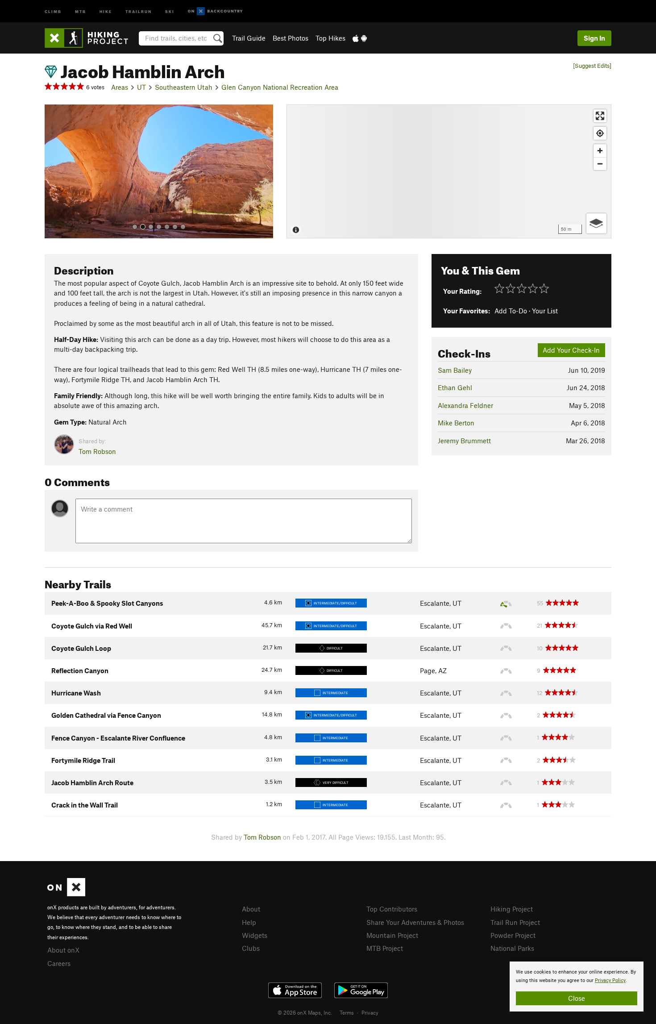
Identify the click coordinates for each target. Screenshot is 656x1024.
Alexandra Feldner (465, 405)
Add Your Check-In (571, 350)
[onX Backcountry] (215, 11)
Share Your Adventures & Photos (415, 922)
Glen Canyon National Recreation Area (279, 87)
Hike (106, 11)
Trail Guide (249, 38)
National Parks (512, 948)
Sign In (594, 38)
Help (249, 922)
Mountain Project (392, 935)
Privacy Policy (610, 980)
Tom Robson (97, 451)
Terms (347, 1012)
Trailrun (138, 11)
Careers (59, 963)
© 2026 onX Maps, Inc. (305, 1012)
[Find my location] (600, 133)
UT (141, 87)
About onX (63, 950)
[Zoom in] (600, 150)
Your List (545, 311)
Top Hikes (330, 38)
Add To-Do (510, 311)
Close (576, 998)
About (251, 909)
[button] (53, 171)
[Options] (596, 223)
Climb (53, 11)
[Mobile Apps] (360, 38)
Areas (119, 87)
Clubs (251, 948)
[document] (576, 986)
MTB (80, 11)
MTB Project (384, 948)
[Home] (91, 38)
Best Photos (290, 38)
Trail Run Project (515, 922)
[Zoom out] (600, 163)
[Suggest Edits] (592, 66)
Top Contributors (391, 909)
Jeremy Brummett (464, 441)
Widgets (254, 935)
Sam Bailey (455, 370)
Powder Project (513, 935)
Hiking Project (511, 909)
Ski (169, 11)
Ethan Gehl (455, 387)
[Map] (449, 171)
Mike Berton (456, 423)
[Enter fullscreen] (600, 115)
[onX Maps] (66, 894)
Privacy (369, 1012)
